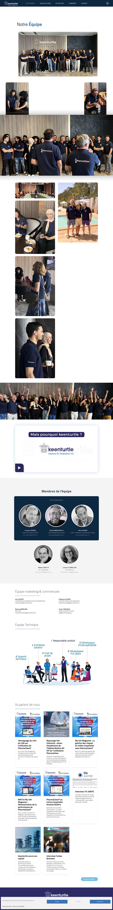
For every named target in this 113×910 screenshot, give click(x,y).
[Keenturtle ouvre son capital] (28, 851)
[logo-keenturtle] (11, 3)
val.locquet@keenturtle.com (23, 603)
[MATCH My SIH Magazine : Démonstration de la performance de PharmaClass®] (28, 797)
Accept (57, 902)
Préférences (100, 902)
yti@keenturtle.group (65, 613)
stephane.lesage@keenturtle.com (69, 603)
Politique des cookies (7, 906)
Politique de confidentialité (18, 906)
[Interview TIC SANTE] (85, 797)
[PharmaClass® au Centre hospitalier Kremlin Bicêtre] (56, 797)
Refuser (79, 902)
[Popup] (56, 448)
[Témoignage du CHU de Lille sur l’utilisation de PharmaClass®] (28, 739)
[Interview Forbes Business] (56, 851)
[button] (52, 3)
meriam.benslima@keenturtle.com (25, 613)
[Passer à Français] (107, 3)
